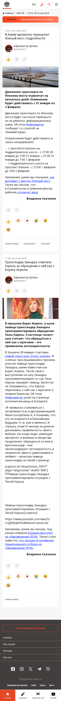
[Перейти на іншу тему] (41, 4)
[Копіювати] (24, 59)
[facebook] (13, 669)
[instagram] (22, 669)
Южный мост (30, 244)
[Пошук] (49, 4)
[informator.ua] (7, 4)
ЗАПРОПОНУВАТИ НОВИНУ (30, 628)
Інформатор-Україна (17, 685)
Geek (33, 685)
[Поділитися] (17, 59)
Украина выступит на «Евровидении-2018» (29, 534)
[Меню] (56, 4)
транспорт (45, 244)
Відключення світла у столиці (37, 19)
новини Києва (11, 244)
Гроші (43, 685)
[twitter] (30, 669)
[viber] (48, 669)
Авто (51, 685)
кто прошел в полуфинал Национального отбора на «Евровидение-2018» (29, 544)
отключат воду (27, 192)
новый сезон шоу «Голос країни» (27, 356)
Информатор (35, 124)
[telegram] (39, 669)
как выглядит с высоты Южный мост (29, 179)
